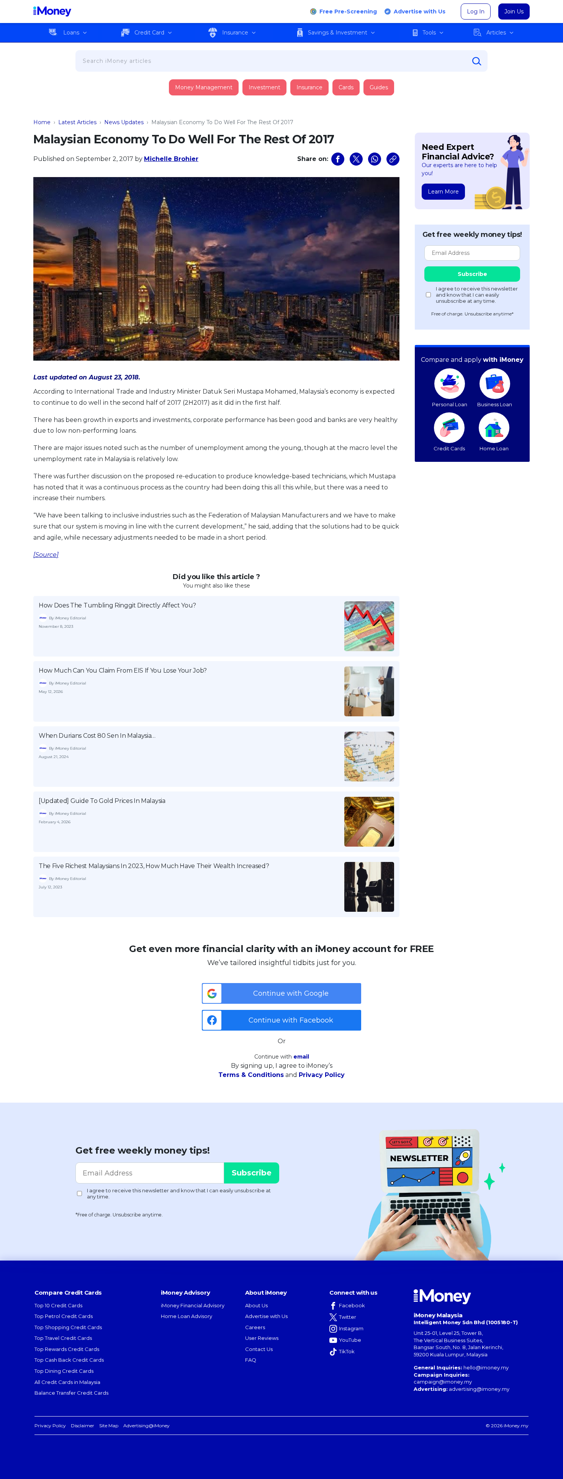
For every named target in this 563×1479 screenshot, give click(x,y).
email (301, 1056)
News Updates (124, 122)
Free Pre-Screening (348, 11)
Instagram (351, 1328)
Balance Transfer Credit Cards (71, 1393)
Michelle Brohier (171, 159)
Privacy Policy (322, 1074)
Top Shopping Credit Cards (68, 1327)
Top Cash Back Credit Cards (69, 1360)
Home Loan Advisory (186, 1316)
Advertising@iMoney (146, 1425)
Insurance (235, 32)
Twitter (347, 1317)
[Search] (477, 61)
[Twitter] (356, 159)
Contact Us (259, 1349)
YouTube (350, 1340)
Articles (496, 32)
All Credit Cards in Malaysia (67, 1382)
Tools (429, 32)
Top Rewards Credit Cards (66, 1349)
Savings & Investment (337, 32)
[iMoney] (52, 11)
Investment (264, 87)
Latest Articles (77, 122)
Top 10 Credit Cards (58, 1305)
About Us (256, 1305)
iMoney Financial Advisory (192, 1305)
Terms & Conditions (251, 1074)
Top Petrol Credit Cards (63, 1316)
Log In (475, 11)
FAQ (250, 1360)
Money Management (203, 87)
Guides (379, 87)
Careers (255, 1327)
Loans (71, 32)
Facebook (352, 1305)
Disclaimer (82, 1425)
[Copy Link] (392, 159)
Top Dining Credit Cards (63, 1371)
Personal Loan (449, 404)
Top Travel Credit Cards (63, 1338)
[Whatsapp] (374, 159)
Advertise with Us (419, 11)
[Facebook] (337, 159)
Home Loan (494, 448)
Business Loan (494, 404)
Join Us (514, 11)
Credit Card (149, 32)
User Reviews (261, 1338)
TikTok (347, 1351)
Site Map (108, 1425)
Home (42, 122)
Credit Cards (449, 448)
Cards (346, 87)
